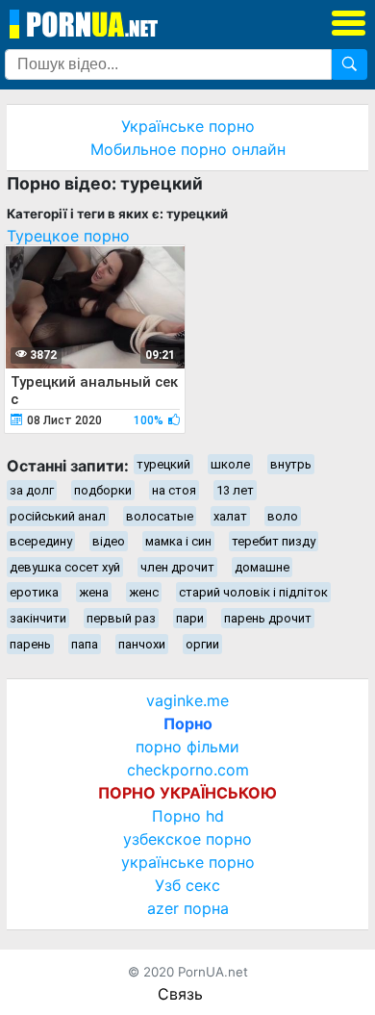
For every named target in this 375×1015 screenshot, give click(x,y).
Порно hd (188, 815)
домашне (262, 567)
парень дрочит (268, 618)
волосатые (159, 516)
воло (282, 516)
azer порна (188, 908)
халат (230, 516)
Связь (180, 993)
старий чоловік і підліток (253, 592)
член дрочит (177, 567)
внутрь (291, 464)
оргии (202, 644)
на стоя (174, 490)
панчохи (141, 644)
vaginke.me (187, 700)
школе (230, 464)
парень (30, 644)
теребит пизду (273, 541)
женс (144, 592)
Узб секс (187, 885)
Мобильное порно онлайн (188, 149)
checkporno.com (188, 769)
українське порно (188, 862)
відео (108, 541)
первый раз (121, 618)
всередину (41, 541)
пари (190, 618)
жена (94, 592)
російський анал (58, 516)
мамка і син (178, 541)
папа (84, 644)
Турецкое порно (68, 235)
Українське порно (188, 126)
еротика (34, 592)
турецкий (163, 464)
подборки (103, 490)
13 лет (235, 490)
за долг (32, 490)
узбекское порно (187, 839)
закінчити (38, 618)
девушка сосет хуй (65, 567)
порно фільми (187, 746)
